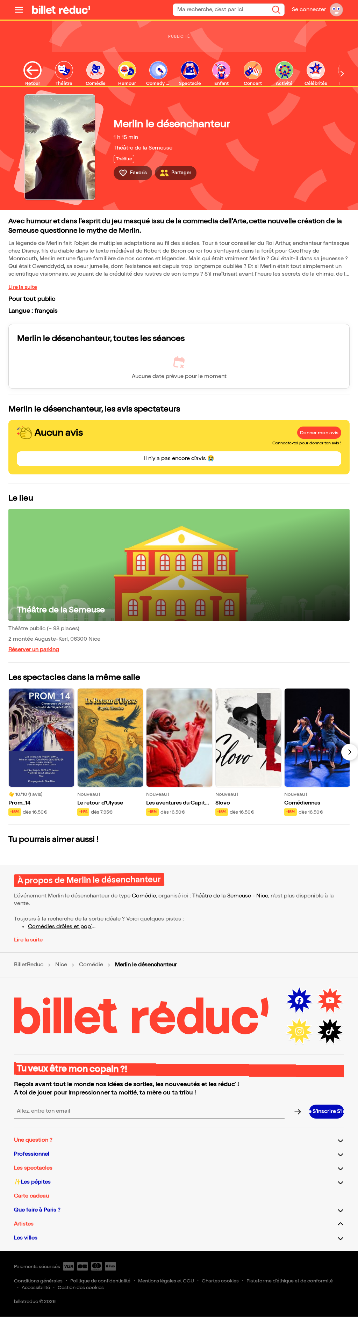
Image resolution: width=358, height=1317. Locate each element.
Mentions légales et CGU (166, 1281)
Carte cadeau (31, 1196)
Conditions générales (38, 1281)
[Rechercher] (276, 10)
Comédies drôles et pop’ (60, 926)
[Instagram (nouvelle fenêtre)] (299, 1031)
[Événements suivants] (349, 752)
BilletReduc (28, 965)
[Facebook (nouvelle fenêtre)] (299, 1000)
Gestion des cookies (81, 1287)
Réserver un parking (33, 649)
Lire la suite (22, 287)
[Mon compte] (336, 9)
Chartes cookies (220, 1281)
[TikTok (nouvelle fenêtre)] (330, 1031)
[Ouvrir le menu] (21, 9)
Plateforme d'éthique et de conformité (289, 1281)
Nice (262, 896)
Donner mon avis (319, 433)
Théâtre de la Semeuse (143, 148)
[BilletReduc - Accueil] (61, 10)
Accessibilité (36, 1287)
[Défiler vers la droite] (342, 73)
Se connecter (309, 9)
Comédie (144, 896)
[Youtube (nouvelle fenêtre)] (330, 1000)
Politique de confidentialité (100, 1281)
